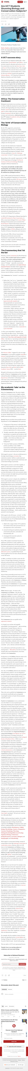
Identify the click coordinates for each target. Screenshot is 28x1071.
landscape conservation (19, 843)
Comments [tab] (4, 989)
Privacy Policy (15, 1052)
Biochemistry (15, 827)
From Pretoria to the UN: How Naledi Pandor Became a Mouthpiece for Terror (9, 1021)
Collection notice (14, 1061)
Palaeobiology (14, 838)
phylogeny (20, 836)
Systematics (8, 836)
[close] (24, 1024)
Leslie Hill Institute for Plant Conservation (12, 218)
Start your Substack (10, 1064)
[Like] (2, 24)
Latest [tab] (6, 1006)
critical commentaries (6, 750)
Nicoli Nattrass (5, 224)
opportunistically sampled (10, 301)
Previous (5, 980)
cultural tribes (19, 908)
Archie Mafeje (19, 937)
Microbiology (8, 829)
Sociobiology (9, 833)
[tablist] (7, 989)
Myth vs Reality (5, 48)
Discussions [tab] (11, 1006)
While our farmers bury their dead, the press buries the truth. (10, 1012)
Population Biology (6, 835)
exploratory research (6, 621)
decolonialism (12, 62)
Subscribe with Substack (15, 1046)
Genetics (15, 829)
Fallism (21, 62)
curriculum (16, 456)
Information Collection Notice (18, 1051)
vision (13, 153)
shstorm (3, 356)
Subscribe (20, 1)
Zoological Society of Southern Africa (14, 738)
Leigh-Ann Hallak (11, 1014)
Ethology (3, 833)
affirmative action (5, 552)
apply (2, 111)
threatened (8, 113)
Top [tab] (2, 1006)
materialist (22, 327)
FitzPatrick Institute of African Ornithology (12, 161)
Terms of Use (21, 1049)
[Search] (25, 1006)
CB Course (19, 179)
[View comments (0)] (5, 24)
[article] (14, 1013)
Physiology (16, 831)
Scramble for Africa (15, 117)
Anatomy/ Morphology (7, 831)
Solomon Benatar (5, 75)
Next (23, 980)
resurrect (23, 885)
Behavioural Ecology (18, 833)
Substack (7, 1068)
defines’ (10, 854)
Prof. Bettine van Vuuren (19, 733)
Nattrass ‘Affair (7, 352)
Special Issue (4, 378)
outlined (9, 73)
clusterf (22, 354)
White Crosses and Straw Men (9, 1010)
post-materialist (8, 328)
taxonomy (14, 836)
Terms (23, 1060)
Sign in (25, 1)
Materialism (13, 650)
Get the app (20, 1064)
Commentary (13, 256)
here (18, 66)
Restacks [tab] (10, 989)
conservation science (6, 845)
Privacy (19, 1060)
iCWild (13, 229)
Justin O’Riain (21, 220)
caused (7, 109)
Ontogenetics (21, 829)
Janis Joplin (4, 813)
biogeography (4, 838)
